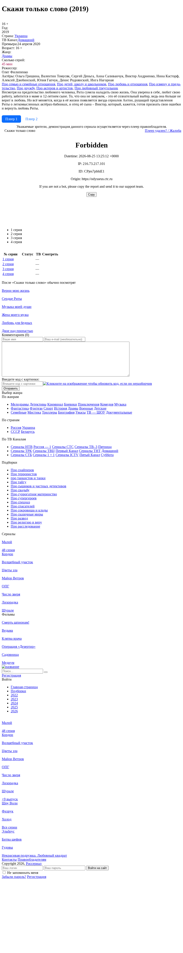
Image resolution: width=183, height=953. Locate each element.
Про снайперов (22, 470)
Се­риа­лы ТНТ (90, 451)
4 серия (8, 274)
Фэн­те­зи (36, 408)
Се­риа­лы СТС (63, 447)
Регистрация (36, 877)
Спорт (48, 408)
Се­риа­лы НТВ (22, 447)
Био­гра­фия (66, 412)
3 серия (8, 269)
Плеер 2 (31, 119)
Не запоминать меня (22, 873)
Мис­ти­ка (34, 412)
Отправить (11, 388)
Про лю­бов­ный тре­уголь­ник (96, 88)
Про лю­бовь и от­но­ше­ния (127, 84)
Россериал (34, 863)
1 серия (8, 259)
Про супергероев (24, 498)
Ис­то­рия (60, 408)
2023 (14, 699)
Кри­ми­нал (55, 404)
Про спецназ (20, 502)
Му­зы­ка (120, 404)
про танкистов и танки (28, 478)
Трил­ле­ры (49, 412)
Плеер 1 (11, 119)
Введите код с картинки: (20, 379)
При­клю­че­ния (88, 404)
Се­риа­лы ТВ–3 (86, 447)
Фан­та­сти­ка (20, 408)
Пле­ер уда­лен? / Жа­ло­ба (163, 131)
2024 (14, 703)
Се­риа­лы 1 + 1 (44, 455)
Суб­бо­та (107, 455)
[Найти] (46, 672)
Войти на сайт (97, 868)
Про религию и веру (26, 522)
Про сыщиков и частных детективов (38, 486)
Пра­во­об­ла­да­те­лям (32, 859)
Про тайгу (18, 482)
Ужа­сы (80, 412)
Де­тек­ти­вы (38, 404)
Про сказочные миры (27, 514)
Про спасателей (23, 506)
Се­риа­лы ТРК (21, 451)
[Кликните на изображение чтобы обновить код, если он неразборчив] (97, 383)
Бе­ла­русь (28, 431)
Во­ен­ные (86, 408)
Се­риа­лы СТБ (21, 455)
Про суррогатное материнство (34, 494)
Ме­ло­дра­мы (20, 404)
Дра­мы (7, 56)
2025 (14, 707)
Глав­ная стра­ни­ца (24, 687)
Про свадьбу (20, 490)
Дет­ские (100, 408)
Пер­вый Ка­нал (67, 451)
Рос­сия (16, 427)
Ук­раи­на (21, 36)
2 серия (8, 264)
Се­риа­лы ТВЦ (44, 451)
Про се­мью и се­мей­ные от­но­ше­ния (28, 84)
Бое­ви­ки (70, 404)
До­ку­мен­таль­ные (119, 412)
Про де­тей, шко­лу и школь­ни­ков (81, 84)
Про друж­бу (26, 88)
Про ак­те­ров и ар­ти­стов (54, 88)
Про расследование (25, 526)
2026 (14, 711)
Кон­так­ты (9, 859)
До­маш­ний (26, 40)
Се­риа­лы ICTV (67, 455)
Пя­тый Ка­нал (89, 455)
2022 (14, 695)
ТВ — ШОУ (96, 412)
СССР (15, 431)
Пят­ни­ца (105, 447)
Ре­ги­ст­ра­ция (11, 675)
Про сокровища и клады (29, 510)
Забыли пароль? (14, 877)
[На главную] (10, 667)
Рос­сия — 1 (42, 447)
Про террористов (24, 474)
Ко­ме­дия (106, 404)
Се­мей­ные (19, 412)
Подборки (18, 691)
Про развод (19, 518)
